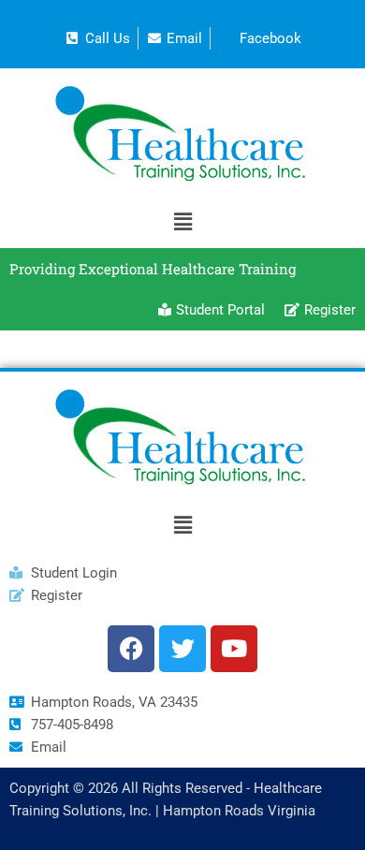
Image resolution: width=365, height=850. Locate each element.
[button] (182, 221)
